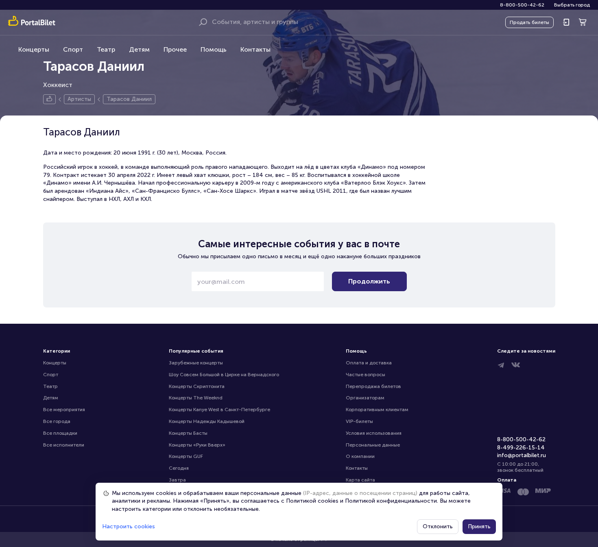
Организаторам (365, 398)
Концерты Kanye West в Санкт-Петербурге (219, 409)
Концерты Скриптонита (197, 386)
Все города (56, 421)
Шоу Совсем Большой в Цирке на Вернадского (224, 374)
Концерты (33, 49)
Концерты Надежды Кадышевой (206, 421)
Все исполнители (63, 445)
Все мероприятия (64, 409)
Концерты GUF (186, 456)
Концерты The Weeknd (196, 398)
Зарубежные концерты (196, 363)
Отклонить (438, 526)
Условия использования (374, 433)
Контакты (255, 49)
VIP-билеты (359, 421)
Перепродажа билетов (373, 386)
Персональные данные (373, 445)
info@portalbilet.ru (521, 455)
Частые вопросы (365, 374)
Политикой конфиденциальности (391, 500)
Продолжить (369, 281)
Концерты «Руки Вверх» (197, 445)
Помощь (214, 49)
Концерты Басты (188, 433)
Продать (529, 22)
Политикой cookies (312, 500)
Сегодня (179, 468)
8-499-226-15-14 (521, 447)
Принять (479, 526)
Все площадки (60, 433)
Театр (106, 49)
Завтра (177, 480)
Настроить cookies (128, 526)
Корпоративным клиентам (377, 409)
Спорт (73, 49)
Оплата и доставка (369, 363)
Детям (139, 49)
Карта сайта (360, 480)
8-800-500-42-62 (522, 5)
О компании (360, 456)
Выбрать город (572, 5)
